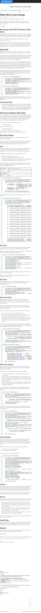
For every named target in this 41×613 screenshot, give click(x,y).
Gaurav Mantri (30, 611)
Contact (29, 602)
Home (29, 598)
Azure (5, 536)
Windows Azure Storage (22, 538)
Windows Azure (5, 538)
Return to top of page (3, 611)
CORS (19, 536)
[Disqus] (16, 557)
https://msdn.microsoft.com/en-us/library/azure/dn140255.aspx (13, 132)
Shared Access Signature (24, 536)
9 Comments (11, 16)
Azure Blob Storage (9, 536)
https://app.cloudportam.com (14, 168)
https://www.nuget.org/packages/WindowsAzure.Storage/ (16, 46)
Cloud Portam (8, 151)
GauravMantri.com (6, 2)
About (29, 600)
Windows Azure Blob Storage (12, 538)
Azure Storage (15, 536)
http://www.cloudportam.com (24, 524)
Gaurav (7, 16)
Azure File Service (15, 537)
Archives (29, 605)
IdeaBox (39, 611)
